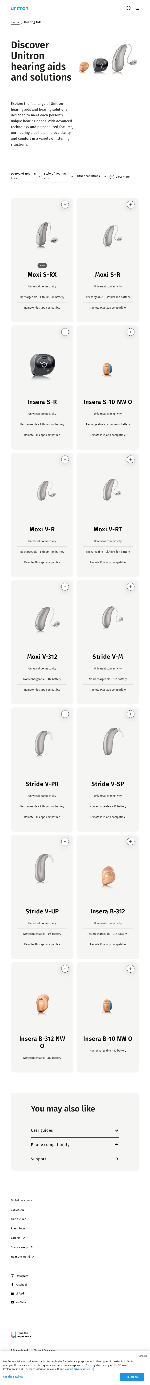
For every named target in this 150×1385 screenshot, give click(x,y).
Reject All (132, 1376)
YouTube (21, 1302)
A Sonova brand (19, 1350)
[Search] (128, 8)
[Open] (137, 8)
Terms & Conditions (44, 1350)
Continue (142, 1356)
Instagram (22, 1276)
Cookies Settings (13, 1376)
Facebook (21, 1284)
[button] (65, 204)
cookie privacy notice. (77, 1369)
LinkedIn (21, 1293)
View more (123, 176)
